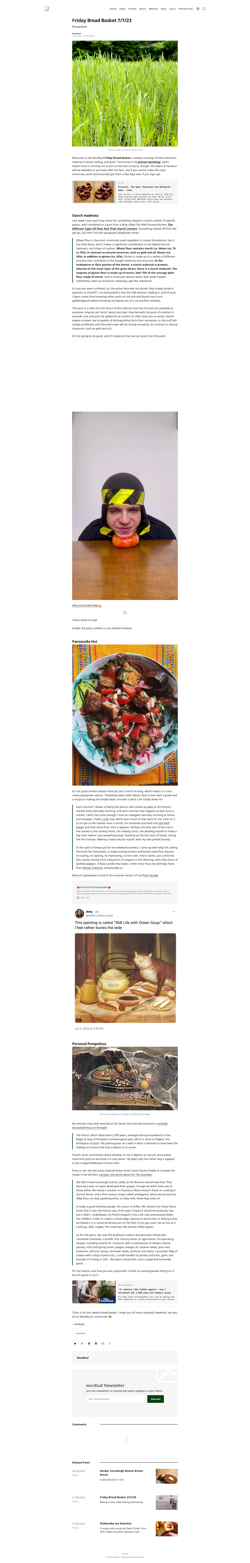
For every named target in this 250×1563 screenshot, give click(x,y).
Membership (186, 8)
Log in (172, 8)
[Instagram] (198, 8)
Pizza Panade (150, 875)
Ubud (142, 1557)
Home (113, 8)
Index (122, 8)
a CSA (105, 819)
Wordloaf (76, 33)
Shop (163, 8)
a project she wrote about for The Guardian (125, 1174)
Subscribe (155, 1399)
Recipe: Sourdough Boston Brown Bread (121, 1472)
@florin (76, 605)
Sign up (125, 1554)
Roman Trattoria (93, 867)
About (142, 8)
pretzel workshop (149, 162)
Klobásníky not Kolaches (116, 1523)
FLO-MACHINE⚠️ (91, 605)
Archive (132, 8)
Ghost (135, 1557)
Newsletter (80, 1333)
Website (153, 8)
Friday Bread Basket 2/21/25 (118, 1497)
